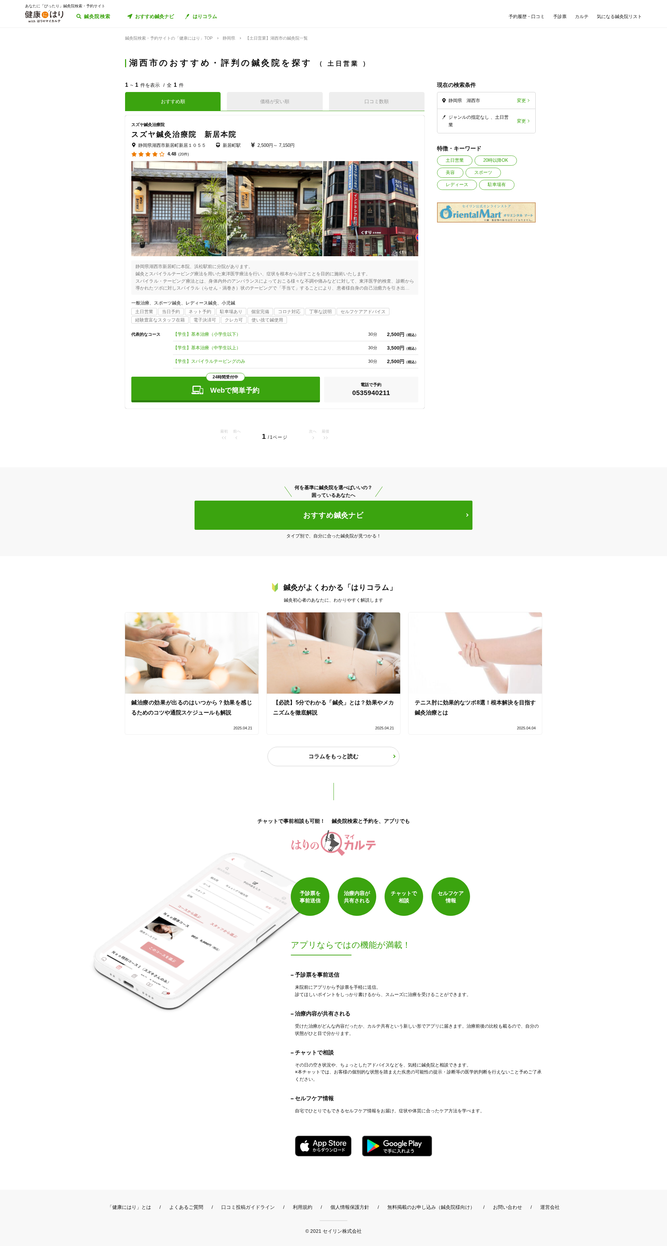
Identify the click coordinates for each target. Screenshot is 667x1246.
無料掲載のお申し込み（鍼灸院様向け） (431, 1207)
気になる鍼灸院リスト (619, 16)
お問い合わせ (507, 1207)
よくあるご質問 (186, 1207)
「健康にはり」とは (129, 1207)
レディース (457, 184)
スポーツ (483, 172)
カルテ (581, 16)
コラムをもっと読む (333, 756)
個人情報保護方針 (349, 1207)
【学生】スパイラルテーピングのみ (209, 361)
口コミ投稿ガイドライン (248, 1207)
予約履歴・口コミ (527, 16)
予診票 (560, 16)
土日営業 (455, 160)
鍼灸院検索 (97, 16)
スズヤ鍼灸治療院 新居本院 (184, 134)
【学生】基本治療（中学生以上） (207, 347)
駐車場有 (497, 184)
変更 (521, 100)
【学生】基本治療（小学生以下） (207, 334)
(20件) (183, 154)
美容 (450, 172)
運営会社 (550, 1207)
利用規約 (302, 1207)
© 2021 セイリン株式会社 (333, 1231)
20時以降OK (495, 160)
